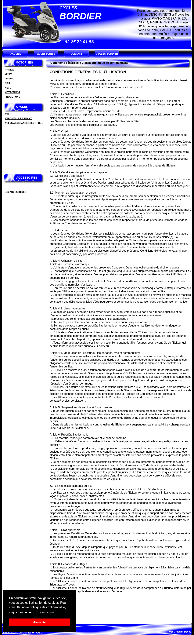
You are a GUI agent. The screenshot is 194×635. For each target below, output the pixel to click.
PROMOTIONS (12, 97)
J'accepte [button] (39, 622)
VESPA (8, 74)
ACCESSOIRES (46, 53)
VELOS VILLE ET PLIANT (18, 118)
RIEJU (8, 83)
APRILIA (9, 69)
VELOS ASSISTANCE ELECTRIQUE (24, 123)
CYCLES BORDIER (107, 53)
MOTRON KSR (12, 92)
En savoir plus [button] (45, 612)
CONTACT (76, 53)
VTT (7, 114)
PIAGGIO (9, 78)
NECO (8, 87)
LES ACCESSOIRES (15, 192)
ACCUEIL (15, 53)
